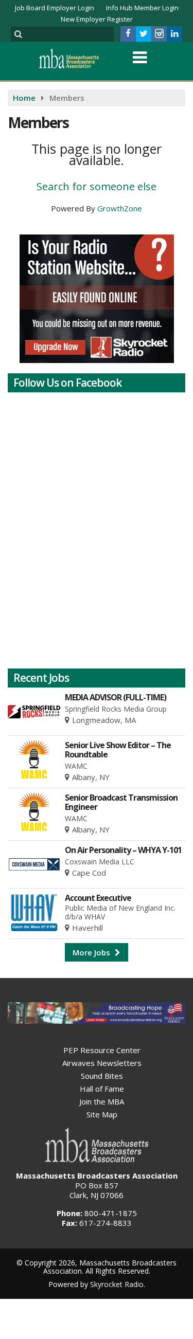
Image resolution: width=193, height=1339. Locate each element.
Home (24, 98)
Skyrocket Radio (117, 1284)
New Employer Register (97, 19)
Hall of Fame (102, 1088)
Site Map (101, 1114)
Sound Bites (102, 1076)
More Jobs (92, 952)
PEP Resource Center (102, 1050)
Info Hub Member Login (142, 7)
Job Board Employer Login (54, 7)
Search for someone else (96, 186)
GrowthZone (119, 208)
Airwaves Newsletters (102, 1063)
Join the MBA (101, 1101)
